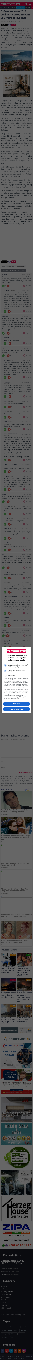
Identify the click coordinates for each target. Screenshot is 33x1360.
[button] (16, 675)
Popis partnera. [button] (21, 687)
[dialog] (16, 680)
